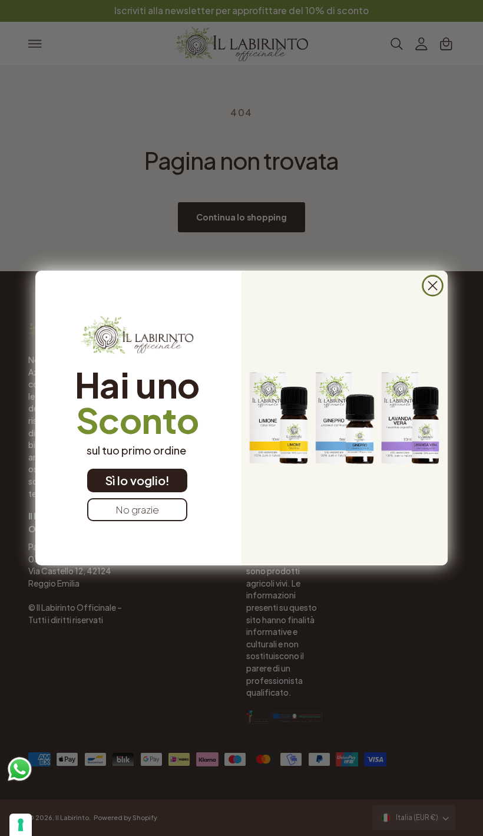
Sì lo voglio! (137, 480)
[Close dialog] (432, 285)
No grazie (137, 509)
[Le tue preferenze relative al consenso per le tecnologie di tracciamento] (20, 825)
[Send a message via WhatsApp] (20, 769)
